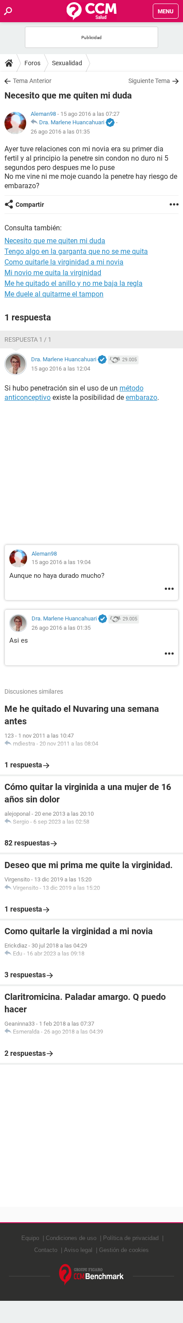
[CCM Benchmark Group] (91, 1275)
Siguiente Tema (149, 80)
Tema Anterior (32, 80)
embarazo (141, 397)
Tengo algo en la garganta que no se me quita (76, 251)
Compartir (30, 204)
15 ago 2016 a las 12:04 (60, 368)
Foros (32, 63)
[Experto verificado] (110, 123)
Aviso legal (78, 1250)
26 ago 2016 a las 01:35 (60, 131)
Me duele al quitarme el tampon (53, 294)
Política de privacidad (131, 1238)
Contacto (45, 1250)
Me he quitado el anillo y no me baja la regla (73, 283)
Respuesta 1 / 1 (28, 339)
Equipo (30, 1238)
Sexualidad (67, 63)
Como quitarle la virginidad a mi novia (63, 262)
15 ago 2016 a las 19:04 (61, 562)
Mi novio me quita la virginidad (52, 273)
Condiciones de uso (71, 1238)
